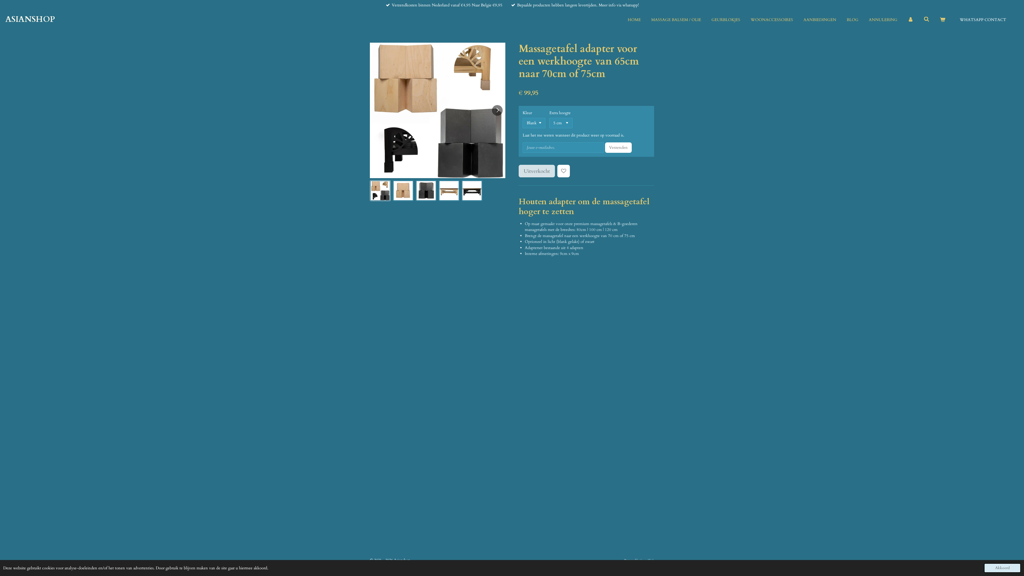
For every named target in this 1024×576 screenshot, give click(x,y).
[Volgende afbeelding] (497, 110)
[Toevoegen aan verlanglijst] (563, 171)
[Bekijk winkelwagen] (943, 19)
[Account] (911, 19)
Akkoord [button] (1002, 568)
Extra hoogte (560, 112)
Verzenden (618, 147)
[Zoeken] (927, 19)
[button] (380, 190)
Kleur (527, 112)
